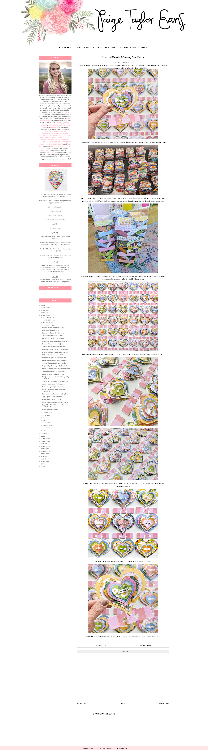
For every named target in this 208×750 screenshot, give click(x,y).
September (47, 325)
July (45, 415)
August (46, 413)
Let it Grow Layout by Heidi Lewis (53, 338)
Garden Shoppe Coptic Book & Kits (54, 363)
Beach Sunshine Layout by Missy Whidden (56, 368)
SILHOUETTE (45, 150)
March (46, 425)
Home (123, 703)
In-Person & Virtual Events (55, 220)
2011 (43, 459)
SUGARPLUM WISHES (60, 133)
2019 (43, 438)
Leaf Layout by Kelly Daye (50, 330)
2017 (43, 443)
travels (114, 48)
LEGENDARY (54, 127)
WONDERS (56, 138)
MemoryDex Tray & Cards (141, 636)
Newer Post (82, 703)
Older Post (164, 703)
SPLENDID (67, 136)
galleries (142, 48)
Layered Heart (126, 636)
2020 (43, 436)
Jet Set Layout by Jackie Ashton (52, 335)
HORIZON (42, 142)
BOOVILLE (60, 123)
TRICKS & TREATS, (60, 131)
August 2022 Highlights (50, 409)
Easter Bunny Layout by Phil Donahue (54, 360)
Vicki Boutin (50, 269)
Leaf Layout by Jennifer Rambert (53, 333)
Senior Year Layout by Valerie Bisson (54, 357)
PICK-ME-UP (59, 142)
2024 (43, 310)
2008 (43, 466)
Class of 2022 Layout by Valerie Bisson (55, 402)
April (45, 423)
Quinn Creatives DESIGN (117, 748)
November (47, 320)
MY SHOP (51, 152)
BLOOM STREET (51, 140)
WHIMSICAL (51, 142)
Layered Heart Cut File (92, 201)
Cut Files (55, 224)
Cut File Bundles (55, 228)
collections (102, 48)
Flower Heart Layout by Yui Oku (52, 399)
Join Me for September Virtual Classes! (55, 381)
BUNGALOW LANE (46, 138)
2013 (43, 454)
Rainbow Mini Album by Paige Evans (54, 344)
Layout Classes (55, 211)
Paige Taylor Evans (91, 748)
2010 (43, 461)
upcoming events (127, 48)
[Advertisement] (55, 503)
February (47, 428)
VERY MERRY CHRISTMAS (56, 125)
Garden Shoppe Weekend (107, 68)
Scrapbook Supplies (55, 207)
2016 (43, 446)
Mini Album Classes (55, 215)
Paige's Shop (89, 48)
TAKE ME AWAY (58, 144)
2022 (43, 315)
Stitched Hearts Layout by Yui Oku (53, 355)
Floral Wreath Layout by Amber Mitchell (55, 352)
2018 (43, 441)
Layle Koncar (60, 269)
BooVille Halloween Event (58, 249)
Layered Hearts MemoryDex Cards (53, 327)
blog (79, 48)
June (45, 417)
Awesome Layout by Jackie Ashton (53, 384)
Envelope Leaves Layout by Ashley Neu (55, 349)
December (47, 317)
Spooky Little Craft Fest (62, 255)
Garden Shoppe (110, 636)
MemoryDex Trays (107, 198)
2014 (43, 451)
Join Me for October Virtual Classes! (54, 346)
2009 (43, 464)
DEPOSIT (55, 238)
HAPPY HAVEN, (49, 131)
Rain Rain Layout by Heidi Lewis (52, 387)
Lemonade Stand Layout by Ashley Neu (55, 394)
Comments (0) (146, 645)
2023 (43, 313)
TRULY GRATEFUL (63, 140)
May (44, 420)
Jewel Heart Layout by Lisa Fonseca (53, 371)
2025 (43, 307)
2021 (43, 433)
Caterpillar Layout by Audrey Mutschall (54, 341)
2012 (43, 456)
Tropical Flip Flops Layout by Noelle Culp (55, 366)
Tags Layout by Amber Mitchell (52, 396)
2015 (43, 449)
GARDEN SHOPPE (57, 136)
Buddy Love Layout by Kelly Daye (53, 374)
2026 (43, 305)
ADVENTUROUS (47, 133)
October (46, 322)
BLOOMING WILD (45, 136)
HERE (145, 68)
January (46, 430)
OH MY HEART (48, 144)
